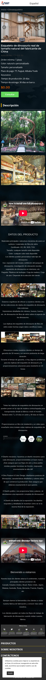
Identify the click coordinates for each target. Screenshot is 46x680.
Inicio (3, 9)
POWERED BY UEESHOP (24, 678)
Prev (4, 28)
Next (42, 28)
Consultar (9, 95)
